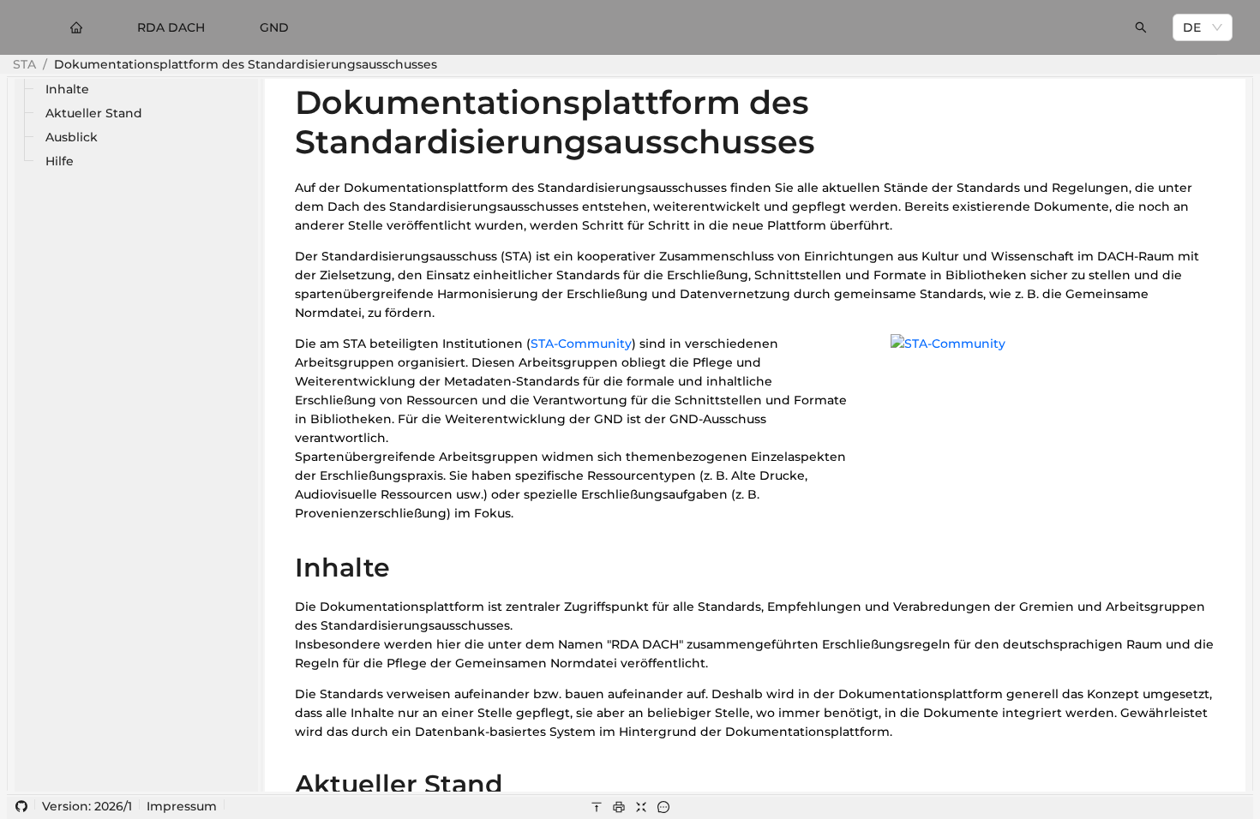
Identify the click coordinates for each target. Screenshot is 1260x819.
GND (274, 27)
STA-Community (581, 343)
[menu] (630, 27)
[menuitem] (76, 27)
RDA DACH (171, 27)
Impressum (182, 806)
